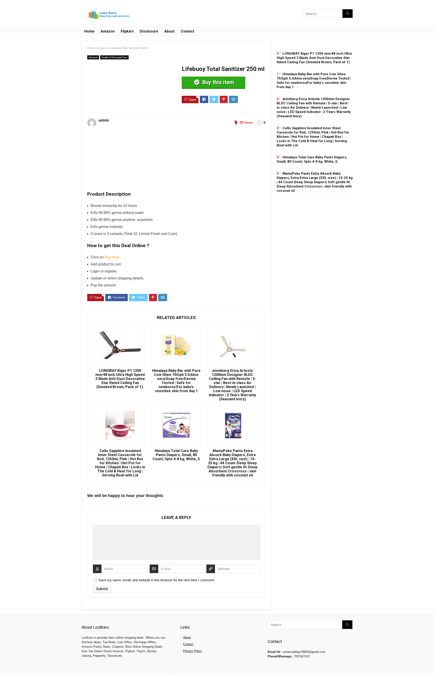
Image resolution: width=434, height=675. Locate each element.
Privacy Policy (192, 651)
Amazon (108, 31)
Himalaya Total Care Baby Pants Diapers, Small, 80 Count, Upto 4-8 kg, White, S (176, 455)
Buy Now (112, 257)
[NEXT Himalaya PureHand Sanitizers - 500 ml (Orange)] (429, 663)
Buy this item (217, 82)
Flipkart (127, 31)
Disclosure (149, 31)
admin (104, 120)
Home (89, 31)
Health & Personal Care (114, 57)
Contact (187, 31)
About (169, 31)
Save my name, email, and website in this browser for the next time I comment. (156, 580)
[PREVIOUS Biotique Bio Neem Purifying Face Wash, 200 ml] (4, 663)
